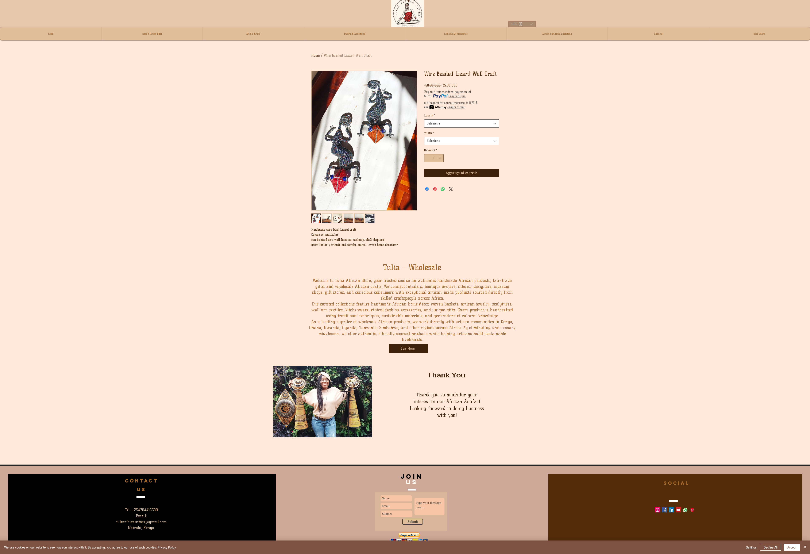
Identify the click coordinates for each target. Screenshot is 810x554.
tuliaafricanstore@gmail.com (141, 522)
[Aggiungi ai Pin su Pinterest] (434, 189)
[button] (522, 24)
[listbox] (522, 24)
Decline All (771, 547)
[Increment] (440, 158)
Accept (791, 547)
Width (429, 133)
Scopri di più (457, 96)
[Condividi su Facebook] (426, 189)
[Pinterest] (692, 509)
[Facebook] (664, 509)
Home (315, 55)
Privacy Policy (167, 547)
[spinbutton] (434, 158)
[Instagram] (657, 509)
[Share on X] (451, 189)
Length (429, 115)
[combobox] (461, 123)
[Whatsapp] (685, 509)
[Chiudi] (804, 547)
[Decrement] (427, 158)
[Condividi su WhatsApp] (443, 189)
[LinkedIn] (671, 509)
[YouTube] (678, 509)
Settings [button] (751, 547)
